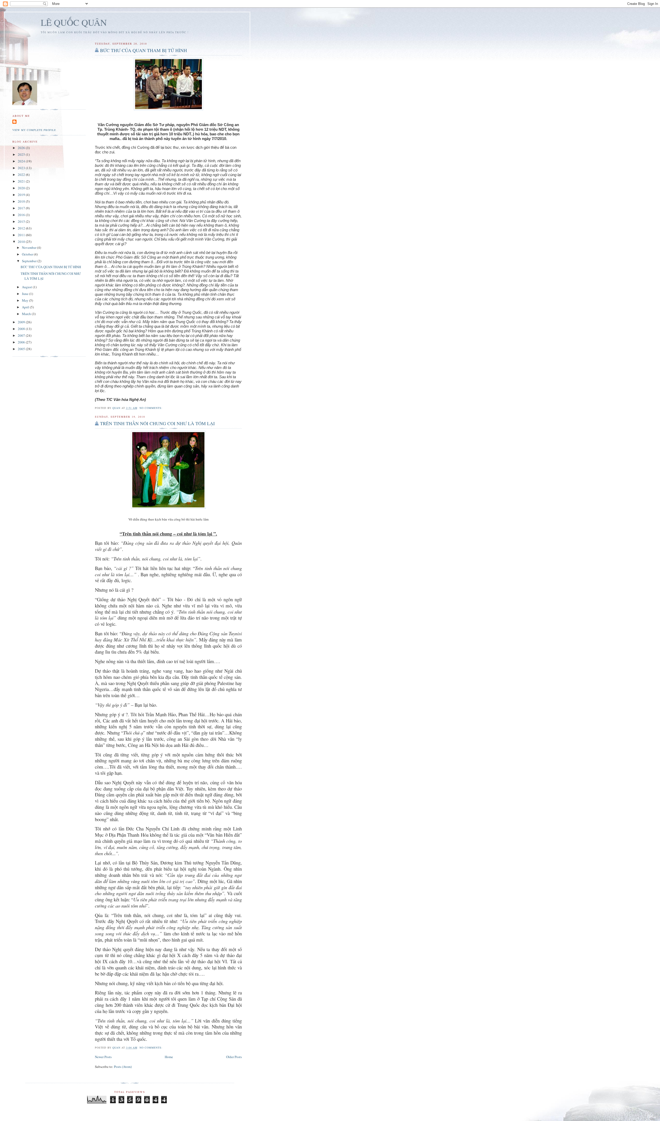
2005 (22, 349)
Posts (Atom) (123, 1066)
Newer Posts (103, 1056)
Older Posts (234, 1056)
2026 (22, 147)
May (25, 300)
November (29, 247)
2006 (22, 342)
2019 (22, 194)
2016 (22, 214)
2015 (22, 221)
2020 (22, 188)
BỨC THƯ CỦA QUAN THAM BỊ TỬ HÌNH (143, 50)
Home (169, 1056)
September (29, 261)
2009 (22, 322)
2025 (22, 154)
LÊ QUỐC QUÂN (74, 22)
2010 (22, 241)
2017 (22, 208)
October (28, 254)
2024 (22, 161)
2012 (22, 228)
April (26, 307)
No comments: (151, 408)
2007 (22, 335)
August (27, 287)
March (27, 313)
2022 (22, 174)
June (25, 293)
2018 (22, 201)
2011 (22, 235)
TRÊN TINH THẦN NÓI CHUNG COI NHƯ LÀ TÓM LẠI (157, 423)
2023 (22, 168)
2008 (22, 328)
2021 (22, 181)
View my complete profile (34, 130)
